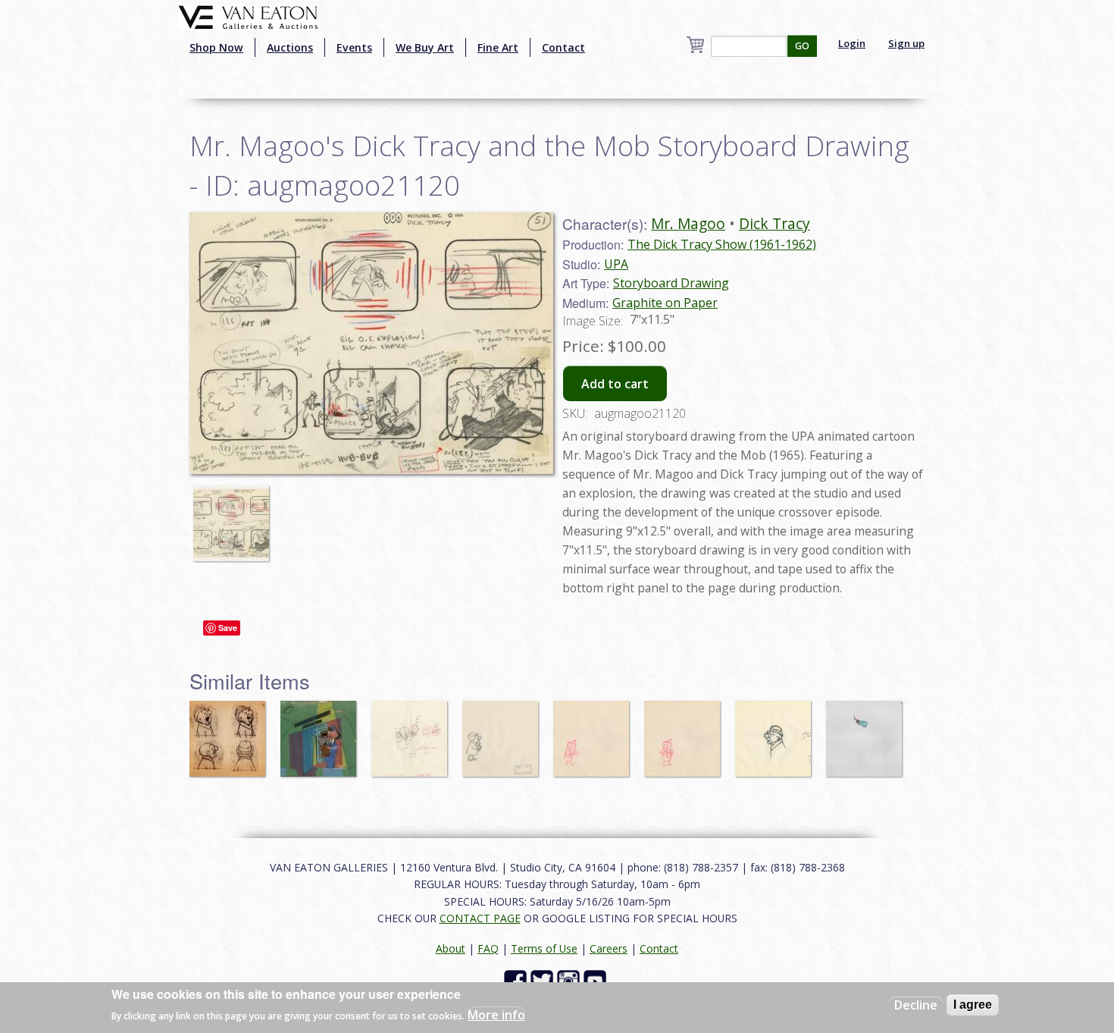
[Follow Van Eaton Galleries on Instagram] (570, 980)
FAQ (488, 948)
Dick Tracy (774, 223)
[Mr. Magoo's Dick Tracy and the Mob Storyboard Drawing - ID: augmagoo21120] (234, 515)
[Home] (248, 16)
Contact (563, 47)
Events (354, 47)
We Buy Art (425, 47)
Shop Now (216, 47)
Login (851, 43)
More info (496, 1014)
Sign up (906, 43)
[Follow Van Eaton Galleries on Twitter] (543, 980)
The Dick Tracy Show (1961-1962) (721, 244)
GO (802, 45)
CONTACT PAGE (480, 918)
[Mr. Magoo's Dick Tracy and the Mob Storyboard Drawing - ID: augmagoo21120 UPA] (371, 341)
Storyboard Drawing (671, 283)
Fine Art (497, 47)
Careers (608, 948)
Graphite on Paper (665, 302)
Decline (915, 1005)
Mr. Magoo (688, 223)
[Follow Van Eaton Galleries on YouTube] (597, 980)
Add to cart (615, 383)
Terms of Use (544, 948)
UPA (616, 264)
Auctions (290, 47)
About (450, 948)
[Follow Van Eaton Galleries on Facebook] (517, 980)
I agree (972, 1004)
